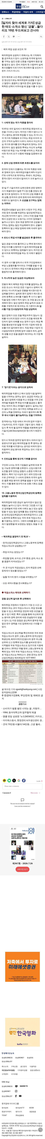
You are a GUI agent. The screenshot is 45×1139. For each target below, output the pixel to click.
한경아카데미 (6, 1112)
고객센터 (5, 1074)
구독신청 (14, 1066)
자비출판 (22, 2)
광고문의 (23, 1066)
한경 (7, 1058)
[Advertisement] (22, 913)
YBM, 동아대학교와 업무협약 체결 (19, 712)
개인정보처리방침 (8, 1070)
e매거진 (34, 2)
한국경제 (5, 1108)
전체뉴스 (5, 12)
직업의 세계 (28, 12)
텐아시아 (19, 1112)
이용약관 (33, 1066)
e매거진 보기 (23, 869)
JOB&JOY (8, 18)
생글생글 (32, 1112)
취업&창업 (16, 12)
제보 (28, 2)
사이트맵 (14, 1074)
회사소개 (5, 1066)
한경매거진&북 (7, 2)
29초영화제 (20, 1115)
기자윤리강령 (22, 1070)
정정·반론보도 (35, 1070)
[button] (41, 2)
